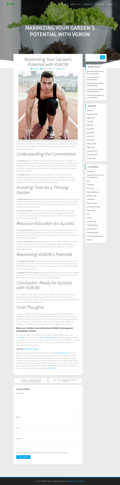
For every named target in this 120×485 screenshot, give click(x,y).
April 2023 (90, 136)
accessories (90, 171)
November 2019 (92, 155)
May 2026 (90, 110)
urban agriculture (92, 232)
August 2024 (91, 118)
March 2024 (90, 133)
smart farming (91, 221)
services (89, 218)
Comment (20, 393)
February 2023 (91, 144)
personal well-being (93, 207)
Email (18, 428)
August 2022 (91, 147)
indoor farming (92, 203)
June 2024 (90, 121)
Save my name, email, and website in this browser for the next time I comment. (42, 453)
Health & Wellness (93, 192)
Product (88, 4)
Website (19, 438)
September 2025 (92, 114)
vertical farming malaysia (95, 236)
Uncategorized (91, 229)
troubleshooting (92, 225)
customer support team (47, 337)
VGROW (58, 69)
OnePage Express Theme (75, 481)
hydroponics (91, 199)
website (22, 337)
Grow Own (90, 188)
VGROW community (30, 349)
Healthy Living (91, 196)
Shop (110, 4)
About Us (75, 4)
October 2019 (91, 158)
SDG (88, 214)
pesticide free (91, 210)
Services (100, 4)
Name (18, 417)
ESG (88, 181)
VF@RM (36, 69)
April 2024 (90, 129)
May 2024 (90, 125)
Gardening (90, 185)
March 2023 (90, 140)
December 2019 (92, 151)
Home (65, 4)
